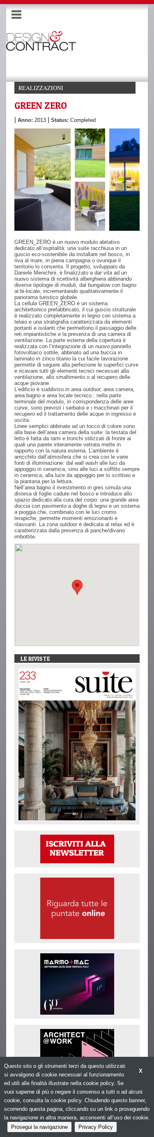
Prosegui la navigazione (39, 1127)
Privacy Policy (95, 1127)
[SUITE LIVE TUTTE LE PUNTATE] (77, 907)
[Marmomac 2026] (77, 983)
